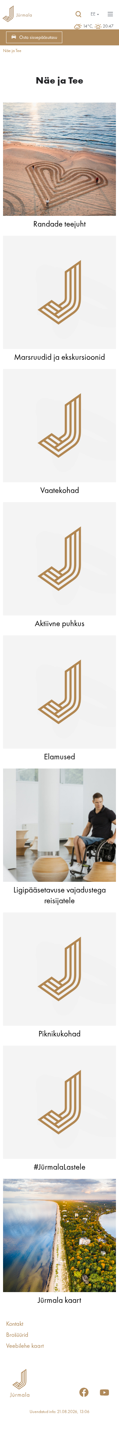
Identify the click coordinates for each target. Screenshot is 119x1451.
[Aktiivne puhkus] (59, 560)
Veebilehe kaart (25, 1346)
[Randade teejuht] (59, 161)
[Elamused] (59, 693)
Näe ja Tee (12, 51)
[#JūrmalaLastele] (59, 1104)
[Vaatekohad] (59, 427)
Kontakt (14, 1324)
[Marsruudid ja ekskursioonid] (59, 294)
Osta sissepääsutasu (38, 37)
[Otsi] (78, 14)
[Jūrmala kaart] (59, 1237)
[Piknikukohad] (59, 970)
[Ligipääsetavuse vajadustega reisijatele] (59, 827)
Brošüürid (17, 1335)
